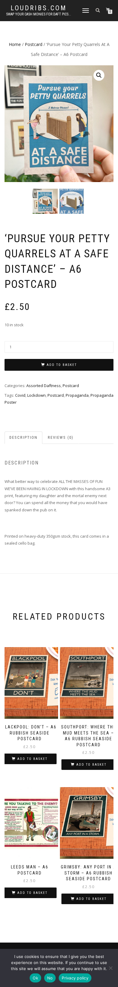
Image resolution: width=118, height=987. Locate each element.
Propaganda (77, 395)
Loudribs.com (39, 8)
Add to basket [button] (32, 759)
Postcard (33, 44)
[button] (98, 75)
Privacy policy (75, 978)
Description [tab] (23, 437)
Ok (35, 978)
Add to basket (62, 365)
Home (15, 44)
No (50, 978)
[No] (110, 968)
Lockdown (36, 395)
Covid (20, 395)
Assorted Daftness (43, 385)
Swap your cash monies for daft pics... (38, 14)
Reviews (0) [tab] (61, 437)
